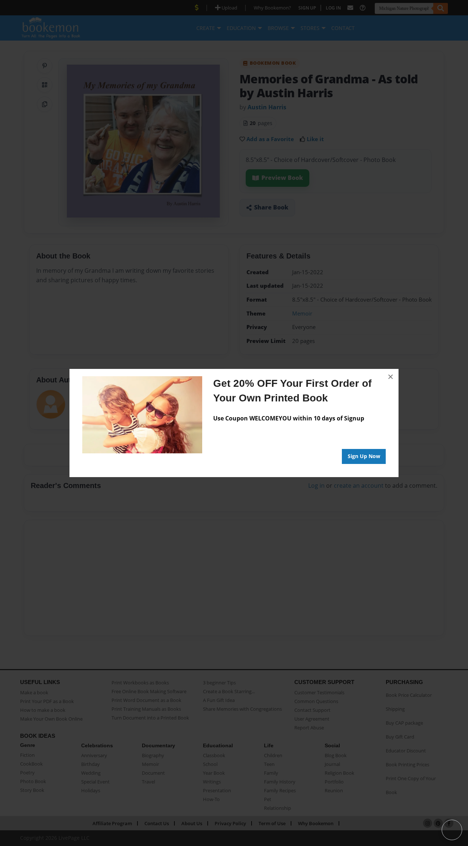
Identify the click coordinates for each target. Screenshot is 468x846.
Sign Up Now (364, 456)
